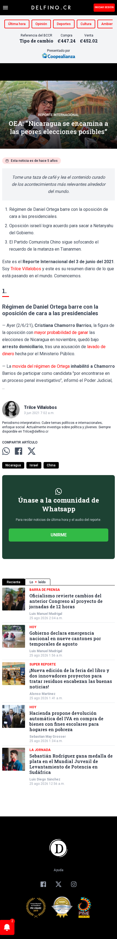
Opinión (41, 24)
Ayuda (58, 870)
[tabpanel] (58, 687)
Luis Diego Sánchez (44, 779)
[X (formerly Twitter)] (58, 884)
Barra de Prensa (44, 590)
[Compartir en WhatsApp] (6, 451)
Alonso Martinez (42, 694)
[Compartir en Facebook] (18, 451)
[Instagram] (73, 884)
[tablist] (58, 582)
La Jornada (40, 750)
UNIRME (59, 534)
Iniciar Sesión (104, 7)
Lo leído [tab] (38, 582)
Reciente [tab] (13, 582)
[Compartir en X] (31, 451)
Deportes (64, 24)
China (51, 465)
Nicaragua (13, 465)
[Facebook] (43, 884)
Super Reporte (42, 664)
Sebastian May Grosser (47, 737)
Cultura (86, 24)
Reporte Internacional (58, 115)
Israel (34, 465)
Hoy (32, 627)
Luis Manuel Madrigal (45, 614)
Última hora (17, 24)
